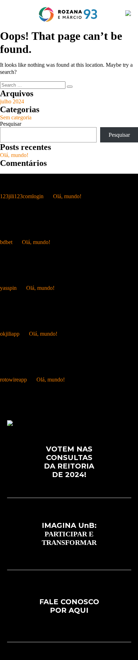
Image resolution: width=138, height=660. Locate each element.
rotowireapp (13, 380)
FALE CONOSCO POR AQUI (69, 606)
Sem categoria (15, 117)
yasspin (8, 288)
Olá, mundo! (14, 155)
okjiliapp (9, 334)
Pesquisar (10, 124)
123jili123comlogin (22, 196)
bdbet (6, 242)
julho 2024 (12, 101)
